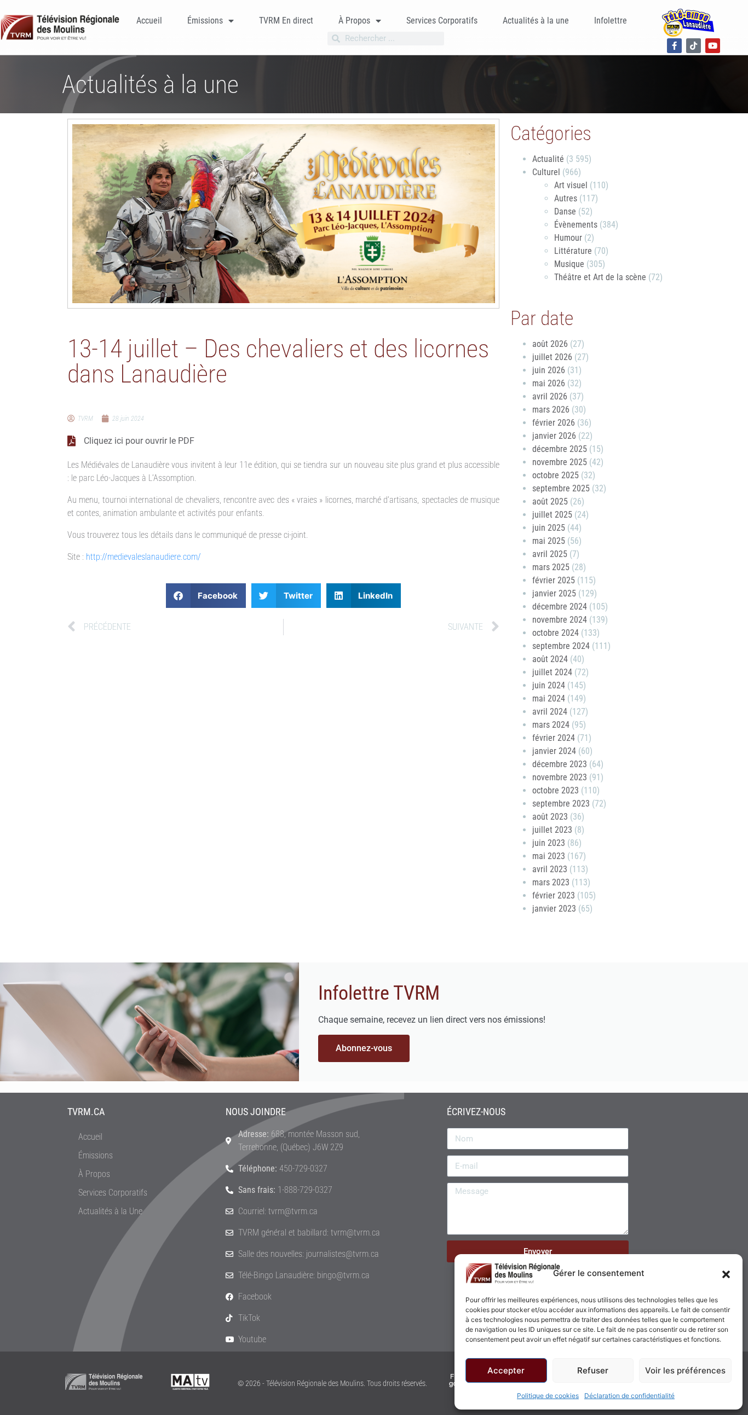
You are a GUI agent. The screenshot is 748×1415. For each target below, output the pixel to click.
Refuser (592, 1370)
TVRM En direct (286, 20)
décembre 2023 (559, 764)
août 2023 (550, 816)
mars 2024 (550, 725)
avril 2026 (549, 396)
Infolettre (610, 20)
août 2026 (550, 344)
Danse (565, 211)
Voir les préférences (685, 1370)
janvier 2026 (554, 436)
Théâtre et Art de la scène (600, 277)
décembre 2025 (559, 449)
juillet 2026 (552, 357)
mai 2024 (548, 698)
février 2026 (553, 422)
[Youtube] (712, 45)
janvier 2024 (554, 751)
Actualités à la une (536, 20)
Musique (569, 264)
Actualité (548, 159)
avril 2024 (549, 711)
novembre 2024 (559, 619)
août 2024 (550, 659)
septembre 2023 (561, 803)
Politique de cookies (548, 1395)
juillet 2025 (552, 514)
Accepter (506, 1370)
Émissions (205, 20)
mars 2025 (550, 567)
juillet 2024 (552, 672)
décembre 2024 (559, 606)
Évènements (575, 224)
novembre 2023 (559, 777)
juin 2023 (548, 843)
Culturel (546, 172)
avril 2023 (549, 869)
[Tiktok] (693, 45)
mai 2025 (548, 541)
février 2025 (553, 580)
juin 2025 (548, 528)
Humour (568, 238)
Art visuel (571, 185)
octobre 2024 (555, 633)
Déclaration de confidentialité (629, 1395)
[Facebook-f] (674, 45)
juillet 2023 (552, 830)
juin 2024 (548, 685)
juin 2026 (548, 370)
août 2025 (550, 501)
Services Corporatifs (441, 20)
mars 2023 (550, 882)
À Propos (354, 20)
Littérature (573, 251)
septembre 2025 (561, 488)
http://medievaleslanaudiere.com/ (143, 557)
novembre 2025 (559, 462)
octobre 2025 (555, 475)
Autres (565, 198)
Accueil (149, 20)
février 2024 (553, 738)
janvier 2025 (554, 593)
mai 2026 (548, 383)
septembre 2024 (561, 646)
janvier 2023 (554, 908)
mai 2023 (548, 856)
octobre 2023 (555, 790)
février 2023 (553, 895)
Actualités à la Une (110, 1211)
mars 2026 (550, 409)
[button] (726, 1273)
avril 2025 (549, 554)
